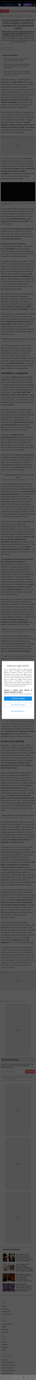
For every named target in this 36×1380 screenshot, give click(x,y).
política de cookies (11, 686)
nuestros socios (28, 669)
